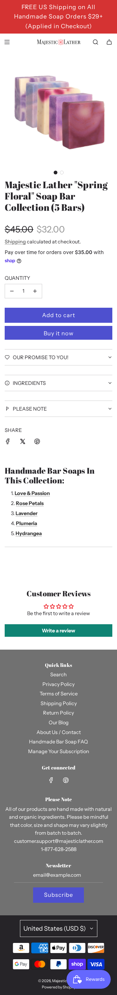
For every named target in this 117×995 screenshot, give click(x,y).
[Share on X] (22, 442)
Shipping (15, 241)
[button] (55, 172)
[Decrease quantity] (12, 291)
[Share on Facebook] (8, 442)
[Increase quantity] (35, 291)
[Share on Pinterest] (37, 442)
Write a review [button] (58, 630)
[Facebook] (51, 780)
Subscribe (58, 894)
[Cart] (109, 42)
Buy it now (59, 333)
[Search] (95, 42)
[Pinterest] (66, 780)
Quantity (17, 278)
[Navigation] (7, 42)
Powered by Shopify (59, 987)
